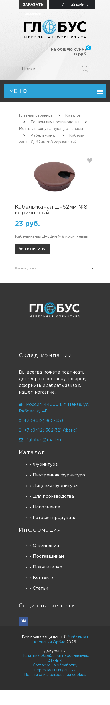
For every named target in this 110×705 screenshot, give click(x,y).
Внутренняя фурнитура (59, 475)
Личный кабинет (76, 4)
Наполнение (46, 507)
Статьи (40, 588)
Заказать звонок (33, 6)
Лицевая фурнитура (55, 486)
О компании (46, 546)
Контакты (43, 578)
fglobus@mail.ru (43, 440)
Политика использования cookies (55, 674)
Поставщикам (48, 556)
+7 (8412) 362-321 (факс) (51, 430)
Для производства (53, 497)
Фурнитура (45, 465)
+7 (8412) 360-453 (43, 421)
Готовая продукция (54, 518)
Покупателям (47, 567)
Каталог (32, 452)
